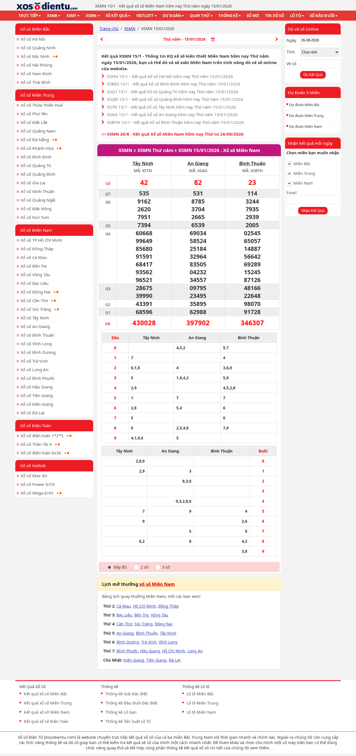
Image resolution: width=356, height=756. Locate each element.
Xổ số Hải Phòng (36, 65)
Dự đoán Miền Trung (306, 115)
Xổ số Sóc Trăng (36, 309)
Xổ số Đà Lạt (32, 412)
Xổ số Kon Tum (35, 217)
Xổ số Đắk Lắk (34, 122)
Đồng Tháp (168, 606)
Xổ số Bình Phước (38, 378)
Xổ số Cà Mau (34, 257)
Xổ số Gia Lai (33, 182)
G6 (107, 202)
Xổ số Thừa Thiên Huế (42, 105)
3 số (166, 567)
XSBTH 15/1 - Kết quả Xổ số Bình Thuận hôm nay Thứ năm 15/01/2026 (175, 122)
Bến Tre (141, 615)
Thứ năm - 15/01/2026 (184, 39)
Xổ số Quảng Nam (38, 131)
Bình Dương (128, 642)
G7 (107, 194)
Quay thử (200, 15)
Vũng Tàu (159, 615)
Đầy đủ (120, 567)
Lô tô (295, 15)
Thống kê (228, 15)
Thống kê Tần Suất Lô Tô (127, 721)
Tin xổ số (274, 15)
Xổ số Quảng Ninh (38, 47)
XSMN (91, 15)
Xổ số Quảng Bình (38, 174)
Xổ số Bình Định (36, 157)
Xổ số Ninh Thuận (38, 191)
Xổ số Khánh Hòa (37, 148)
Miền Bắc (302, 163)
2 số (144, 567)
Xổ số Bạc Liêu (34, 283)
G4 (107, 233)
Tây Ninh (143, 163)
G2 (107, 304)
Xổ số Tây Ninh (35, 317)
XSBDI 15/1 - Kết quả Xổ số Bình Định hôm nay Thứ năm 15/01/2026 (173, 84)
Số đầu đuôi (322, 15)
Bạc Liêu (124, 615)
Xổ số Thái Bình (35, 82)
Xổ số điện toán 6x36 (41, 453)
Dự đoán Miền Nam (305, 126)
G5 (107, 225)
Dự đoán (172, 15)
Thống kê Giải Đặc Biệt (126, 693)
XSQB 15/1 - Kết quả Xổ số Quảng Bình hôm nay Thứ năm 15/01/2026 (175, 99)
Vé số (291, 63)
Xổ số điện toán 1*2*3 (42, 435)
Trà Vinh (149, 642)
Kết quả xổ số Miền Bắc (45, 693)
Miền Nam (303, 183)
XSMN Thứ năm (155, 150)
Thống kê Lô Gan (121, 712)
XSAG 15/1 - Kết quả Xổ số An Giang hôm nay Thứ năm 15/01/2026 (172, 114)
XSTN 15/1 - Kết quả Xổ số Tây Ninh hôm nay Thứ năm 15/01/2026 (171, 107)
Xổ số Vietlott (33, 465)
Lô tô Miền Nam (201, 712)
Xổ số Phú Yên (34, 113)
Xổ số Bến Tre (34, 266)
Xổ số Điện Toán (35, 425)
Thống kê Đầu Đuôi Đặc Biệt (131, 703)
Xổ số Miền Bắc (35, 29)
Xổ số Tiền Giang (37, 395)
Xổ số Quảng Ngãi (38, 200)
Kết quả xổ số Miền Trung (48, 703)
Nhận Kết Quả (312, 211)
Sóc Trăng (143, 624)
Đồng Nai (163, 624)
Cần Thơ (124, 624)
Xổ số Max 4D (34, 475)
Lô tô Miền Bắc (200, 693)
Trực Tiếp (28, 15)
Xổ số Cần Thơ (34, 300)
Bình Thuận (252, 163)
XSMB (52, 15)
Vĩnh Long (168, 642)
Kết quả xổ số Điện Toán (46, 721)
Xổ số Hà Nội (33, 39)
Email (291, 192)
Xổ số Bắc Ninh (35, 56)
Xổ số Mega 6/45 (37, 493)
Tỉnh (290, 52)
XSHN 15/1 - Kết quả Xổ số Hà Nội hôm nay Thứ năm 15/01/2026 (170, 76)
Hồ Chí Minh (144, 606)
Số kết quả (116, 15)
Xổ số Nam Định (36, 73)
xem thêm (259, 747)
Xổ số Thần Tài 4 (36, 444)
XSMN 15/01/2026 (198, 150)
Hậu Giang (150, 651)
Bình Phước (127, 651)
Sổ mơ (253, 15)
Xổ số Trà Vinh (34, 361)
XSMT (71, 15)
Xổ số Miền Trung (37, 95)
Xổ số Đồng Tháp (37, 248)
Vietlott (145, 15)
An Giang (198, 163)
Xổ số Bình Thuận (37, 335)
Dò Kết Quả (312, 75)
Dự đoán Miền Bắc (304, 104)
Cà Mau (124, 606)
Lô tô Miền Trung (202, 703)
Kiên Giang (133, 660)
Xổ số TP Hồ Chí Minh (41, 240)
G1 (107, 312)
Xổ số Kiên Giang (37, 404)
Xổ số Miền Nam (36, 230)
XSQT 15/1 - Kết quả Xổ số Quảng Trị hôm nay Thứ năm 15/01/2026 (172, 91)
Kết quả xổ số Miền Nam (47, 712)
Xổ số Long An (34, 369)
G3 (107, 288)
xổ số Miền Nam (157, 584)
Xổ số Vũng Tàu (35, 274)
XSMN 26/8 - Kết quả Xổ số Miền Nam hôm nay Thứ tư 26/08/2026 (175, 134)
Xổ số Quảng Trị (36, 165)
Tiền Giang (156, 660)
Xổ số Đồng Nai (35, 292)
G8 (107, 183)
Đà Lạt (175, 660)
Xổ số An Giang (35, 326)
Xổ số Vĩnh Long (36, 343)
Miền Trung (304, 173)
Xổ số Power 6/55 (38, 484)
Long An (195, 651)
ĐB (107, 323)
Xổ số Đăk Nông (36, 208)
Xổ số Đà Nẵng (35, 139)
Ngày (291, 40)
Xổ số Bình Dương (38, 352)
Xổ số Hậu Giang (37, 387)
